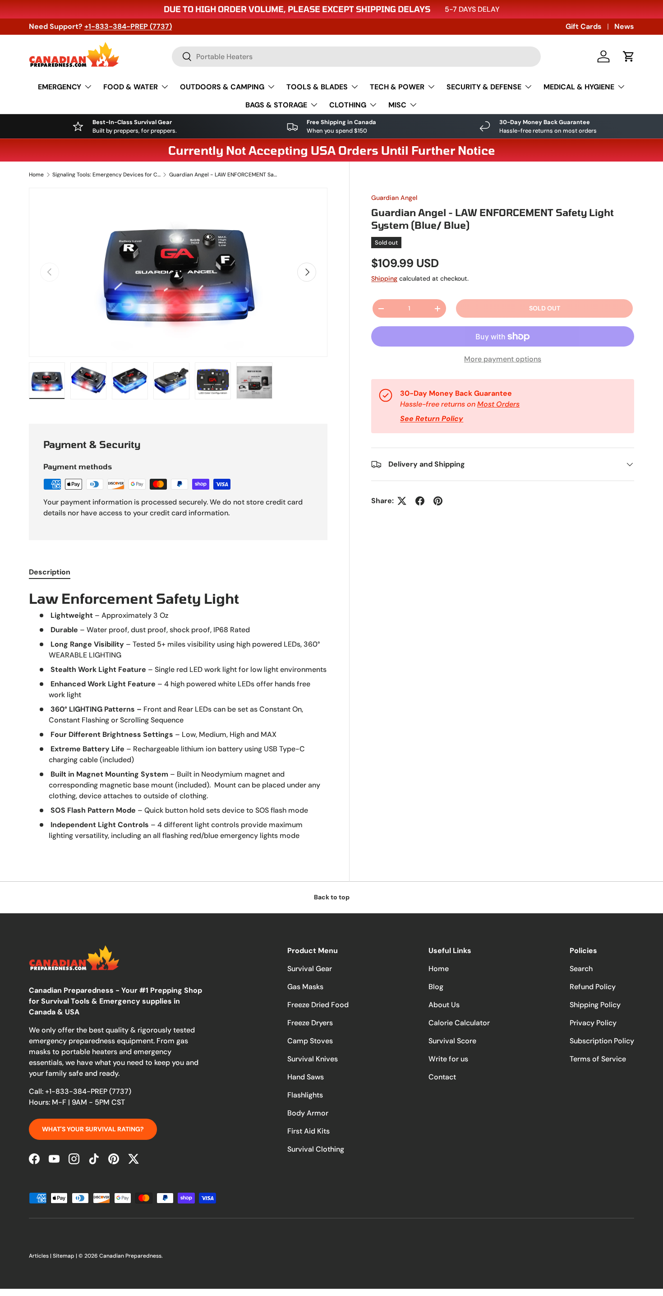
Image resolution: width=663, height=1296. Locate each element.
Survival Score (452, 1041)
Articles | (41, 1255)
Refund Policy (593, 986)
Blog (435, 986)
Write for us (448, 1059)
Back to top (332, 897)
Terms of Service (598, 1059)
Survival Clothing (315, 1149)
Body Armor (307, 1113)
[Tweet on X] (402, 501)
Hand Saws (305, 1077)
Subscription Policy (602, 1041)
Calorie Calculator (459, 1023)
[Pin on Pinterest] (438, 501)
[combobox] (356, 56)
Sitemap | (65, 1255)
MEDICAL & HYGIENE (578, 87)
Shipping (384, 278)
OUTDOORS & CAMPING (222, 87)
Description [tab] (49, 572)
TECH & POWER (397, 87)
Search (581, 968)
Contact (442, 1077)
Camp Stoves (310, 1041)
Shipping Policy (595, 1004)
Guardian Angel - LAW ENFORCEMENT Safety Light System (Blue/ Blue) (223, 174)
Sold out (544, 308)
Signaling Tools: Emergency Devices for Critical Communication (106, 174)
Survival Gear (309, 968)
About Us (444, 1004)
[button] (629, 56)
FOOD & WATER (130, 87)
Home (36, 174)
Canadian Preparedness (130, 1255)
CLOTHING (347, 105)
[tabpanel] (178, 715)
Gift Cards (584, 26)
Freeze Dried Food (318, 1004)
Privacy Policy (593, 1023)
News (624, 26)
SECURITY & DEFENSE (484, 87)
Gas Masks (305, 986)
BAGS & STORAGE (276, 105)
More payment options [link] (502, 359)
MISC (397, 105)
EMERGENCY (59, 87)
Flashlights (305, 1095)
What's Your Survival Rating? (93, 1129)
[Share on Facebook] (420, 501)
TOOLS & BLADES (317, 87)
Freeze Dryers (310, 1023)
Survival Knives (312, 1059)
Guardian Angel (394, 198)
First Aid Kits (308, 1131)
